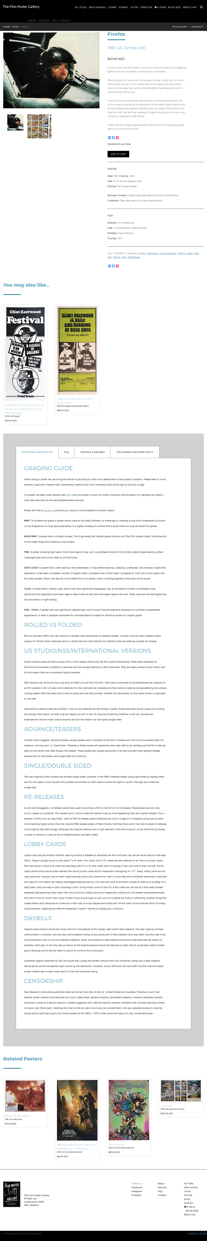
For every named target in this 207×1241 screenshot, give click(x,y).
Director (146, 7)
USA (123, 257)
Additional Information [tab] (37, 452)
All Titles (81, 7)
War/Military (133, 257)
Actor (134, 7)
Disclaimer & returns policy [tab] (135, 452)
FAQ (54, 20)
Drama (181, 253)
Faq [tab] (66, 452)
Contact (64, 20)
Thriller (116, 257)
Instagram (137, 1191)
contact (48, 510)
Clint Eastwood (168, 253)
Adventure (152, 253)
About (32, 20)
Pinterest (136, 1195)
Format (123, 7)
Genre (112, 7)
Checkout (197, 26)
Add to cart (118, 154)
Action (142, 253)
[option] (51, 70)
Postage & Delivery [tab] (93, 452)
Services (44, 20)
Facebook (136, 1187)
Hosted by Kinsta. (197, 1233)
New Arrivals (97, 7)
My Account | (181, 26)
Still (110, 257)
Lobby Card (192, 253)
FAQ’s (69, 494)
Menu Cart (190, 7)
